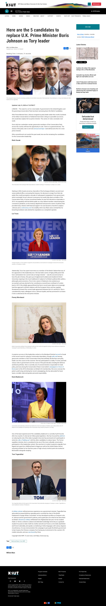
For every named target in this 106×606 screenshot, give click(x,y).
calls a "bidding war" (24, 440)
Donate (97, 4)
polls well (55, 356)
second (58, 354)
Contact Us (61, 582)
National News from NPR (18, 541)
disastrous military (24, 519)
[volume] (11, 11)
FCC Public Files (83, 571)
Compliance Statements (85, 575)
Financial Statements (84, 578)
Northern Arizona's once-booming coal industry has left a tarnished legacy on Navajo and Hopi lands (87, 90)
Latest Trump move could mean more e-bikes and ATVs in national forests (86, 82)
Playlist (40, 578)
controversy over (26, 208)
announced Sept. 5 (39, 128)
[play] (7, 11)
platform (62, 436)
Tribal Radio (86, 16)
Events (58, 16)
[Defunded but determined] (87, 105)
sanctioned (31, 532)
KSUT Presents (76, 16)
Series (21, 16)
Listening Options (42, 575)
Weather (36, 16)
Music (28, 16)
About (42, 16)
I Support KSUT (88, 127)
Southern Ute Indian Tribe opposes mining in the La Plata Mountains (86, 69)
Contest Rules (82, 582)
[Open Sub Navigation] (10, 16)
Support (50, 16)
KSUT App (67, 16)
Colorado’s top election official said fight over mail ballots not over (86, 75)
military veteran (18, 511)
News (14, 16)
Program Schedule (42, 571)
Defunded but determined (88, 117)
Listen (7, 16)
